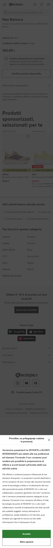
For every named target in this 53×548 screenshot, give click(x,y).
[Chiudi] (49, 440)
